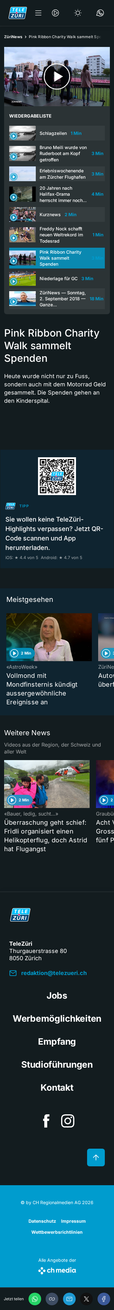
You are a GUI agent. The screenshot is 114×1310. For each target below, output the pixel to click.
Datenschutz (42, 1221)
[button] (52, 1299)
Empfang (57, 1041)
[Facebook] (104, 1299)
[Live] (55, 13)
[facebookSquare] (46, 1121)
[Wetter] (78, 13)
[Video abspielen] (57, 76)
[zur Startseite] (18, 13)
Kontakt (57, 1087)
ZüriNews (13, 36)
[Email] (69, 1299)
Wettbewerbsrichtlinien (57, 1232)
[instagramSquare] (68, 1121)
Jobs (57, 995)
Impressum (73, 1221)
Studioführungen (57, 1064)
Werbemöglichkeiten (57, 1018)
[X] (86, 1299)
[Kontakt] (100, 13)
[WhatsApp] (34, 1299)
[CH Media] (57, 1269)
